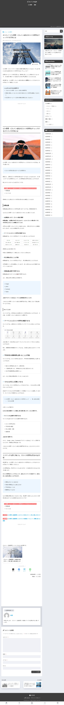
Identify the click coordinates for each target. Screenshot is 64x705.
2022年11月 (48, 156)
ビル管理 (30, 4)
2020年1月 (48, 198)
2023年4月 (48, 142)
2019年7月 (48, 201)
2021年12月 (48, 184)
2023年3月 (48, 145)
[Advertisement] (32, 16)
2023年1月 (48, 150)
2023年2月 (48, 147)
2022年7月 (48, 164)
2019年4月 (48, 209)
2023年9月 (48, 136)
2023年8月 (48, 139)
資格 (35, 4)
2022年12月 (48, 153)
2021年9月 (48, 192)
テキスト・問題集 (51, 106)
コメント (5, 637)
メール (5, 660)
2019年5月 (48, 206)
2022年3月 (48, 176)
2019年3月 (48, 212)
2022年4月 (48, 173)
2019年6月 (48, 204)
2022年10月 (48, 159)
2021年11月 (48, 187)
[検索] (61, 31)
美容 (47, 121)
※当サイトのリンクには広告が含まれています (57, 26)
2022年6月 (48, 167)
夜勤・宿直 (48, 119)
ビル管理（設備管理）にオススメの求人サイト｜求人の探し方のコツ (24, 515)
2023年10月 (48, 133)
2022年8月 (48, 161)
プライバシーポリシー (35, 697)
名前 (4, 654)
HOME (33, 695)
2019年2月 (48, 215)
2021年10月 (48, 190)
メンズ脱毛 (50, 124)
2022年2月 (48, 178)
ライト (49, 108)
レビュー (48, 116)
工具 (48, 111)
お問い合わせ (27, 697)
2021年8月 (48, 195)
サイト (4, 665)
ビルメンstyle (32, 2)
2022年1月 (48, 181)
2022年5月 (48, 170)
